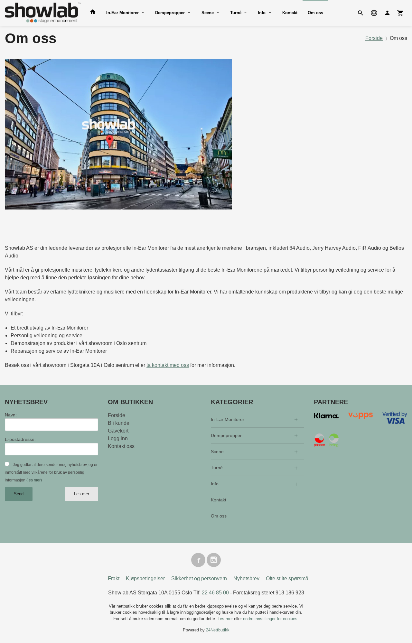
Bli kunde (118, 423)
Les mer (81, 493)
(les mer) (34, 480)
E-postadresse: (20, 439)
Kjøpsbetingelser (145, 578)
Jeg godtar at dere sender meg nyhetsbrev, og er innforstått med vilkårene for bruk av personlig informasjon (51, 472)
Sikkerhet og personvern (199, 578)
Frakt (113, 578)
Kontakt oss (121, 446)
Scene (207, 12)
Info (262, 12)
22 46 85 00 (215, 592)
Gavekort (118, 430)
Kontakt (289, 12)
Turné (235, 12)
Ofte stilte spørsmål (288, 578)
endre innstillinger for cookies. (271, 618)
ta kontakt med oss (167, 365)
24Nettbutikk (217, 630)
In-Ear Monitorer (122, 12)
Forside (374, 38)
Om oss (315, 12)
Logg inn (118, 438)
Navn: (11, 414)
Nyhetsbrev (246, 578)
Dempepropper (170, 12)
